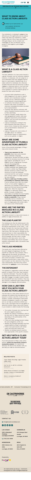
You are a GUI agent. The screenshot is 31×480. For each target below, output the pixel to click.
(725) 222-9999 (8, 438)
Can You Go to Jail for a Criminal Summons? (13, 365)
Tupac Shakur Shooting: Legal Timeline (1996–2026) (15, 360)
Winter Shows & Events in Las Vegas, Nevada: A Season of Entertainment (14, 371)
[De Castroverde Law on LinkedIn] (7, 425)
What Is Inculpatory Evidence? (12, 376)
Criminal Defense (10, 28)
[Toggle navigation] (28, 2)
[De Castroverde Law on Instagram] (10, 425)
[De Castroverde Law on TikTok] (12, 425)
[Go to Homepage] (8, 2)
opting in (13, 264)
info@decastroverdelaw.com (12, 422)
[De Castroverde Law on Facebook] (3, 425)
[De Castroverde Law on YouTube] (5, 425)
